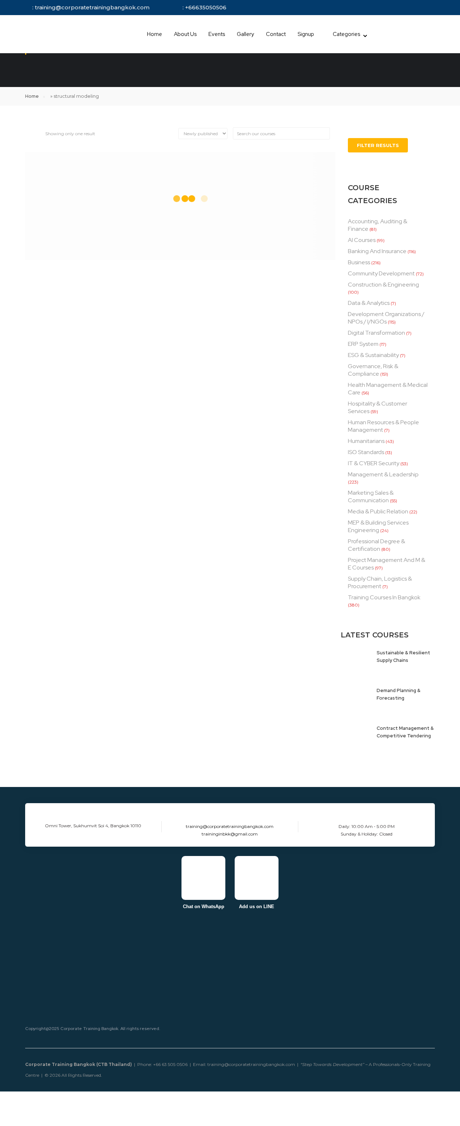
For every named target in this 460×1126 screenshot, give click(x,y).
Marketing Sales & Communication (371, 496)
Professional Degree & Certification (376, 545)
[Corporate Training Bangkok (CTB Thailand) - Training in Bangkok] (61, 34)
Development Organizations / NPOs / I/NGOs (386, 317)
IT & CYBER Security (373, 463)
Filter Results (378, 145)
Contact (276, 34)
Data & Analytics (369, 303)
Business (359, 262)
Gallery (245, 34)
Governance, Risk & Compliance (373, 369)
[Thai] (388, 34)
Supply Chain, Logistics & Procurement (380, 582)
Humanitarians (366, 441)
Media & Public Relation (378, 511)
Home (154, 34)
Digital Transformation (376, 333)
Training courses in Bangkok (384, 597)
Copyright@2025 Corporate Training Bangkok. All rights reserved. (92, 1028)
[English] (379, 34)
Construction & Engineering (383, 284)
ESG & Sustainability (373, 355)
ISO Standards (366, 452)
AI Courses (362, 240)
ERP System (363, 344)
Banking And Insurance (377, 251)
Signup (306, 34)
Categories (346, 34)
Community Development (381, 273)
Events (216, 34)
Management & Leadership (383, 474)
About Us (185, 34)
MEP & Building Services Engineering (378, 526)
